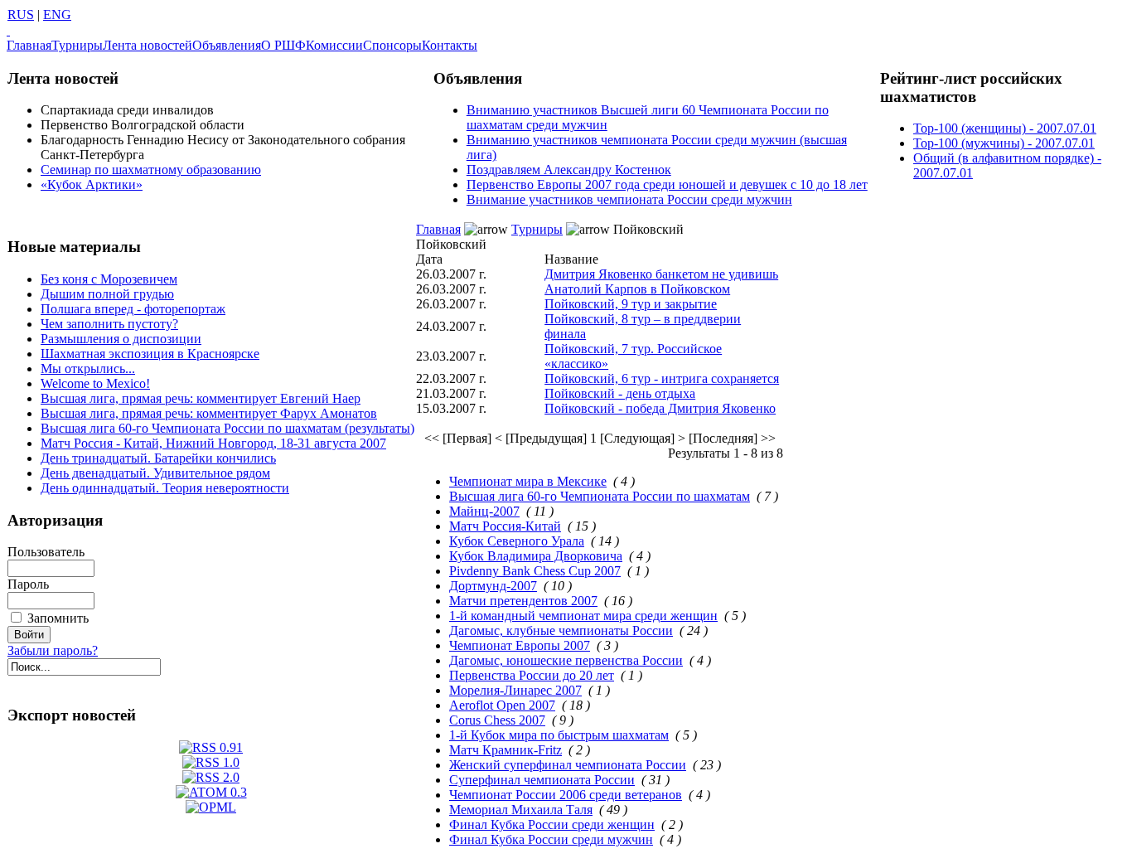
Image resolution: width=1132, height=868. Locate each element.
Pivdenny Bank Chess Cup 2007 (535, 571)
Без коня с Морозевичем (109, 279)
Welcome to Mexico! (95, 383)
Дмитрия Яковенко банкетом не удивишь (661, 274)
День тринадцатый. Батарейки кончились (158, 458)
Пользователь (46, 552)
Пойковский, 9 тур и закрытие (630, 304)
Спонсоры (392, 45)
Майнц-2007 (484, 511)
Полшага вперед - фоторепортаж (133, 309)
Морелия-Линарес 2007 (515, 690)
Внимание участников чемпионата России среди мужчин (629, 199)
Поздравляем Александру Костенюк (569, 169)
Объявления (226, 45)
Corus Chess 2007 (497, 720)
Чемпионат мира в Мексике (528, 481)
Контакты (449, 45)
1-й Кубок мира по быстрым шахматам (559, 735)
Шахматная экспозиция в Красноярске (150, 354)
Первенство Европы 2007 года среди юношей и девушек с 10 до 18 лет (667, 184)
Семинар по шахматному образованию (151, 169)
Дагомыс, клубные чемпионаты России (561, 630)
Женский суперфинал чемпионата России (567, 765)
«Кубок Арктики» (92, 184)
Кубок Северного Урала (516, 541)
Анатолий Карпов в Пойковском (637, 289)
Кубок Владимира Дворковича (535, 556)
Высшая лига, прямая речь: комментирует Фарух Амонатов (209, 413)
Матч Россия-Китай (505, 526)
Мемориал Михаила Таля (521, 810)
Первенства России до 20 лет (531, 675)
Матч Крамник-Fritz (505, 750)
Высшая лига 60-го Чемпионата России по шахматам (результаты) (227, 428)
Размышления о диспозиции (121, 339)
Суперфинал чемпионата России (542, 780)
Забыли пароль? (52, 650)
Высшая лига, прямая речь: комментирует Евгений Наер (200, 398)
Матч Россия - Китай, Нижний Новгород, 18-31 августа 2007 (213, 443)
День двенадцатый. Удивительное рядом (155, 473)
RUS (20, 14)
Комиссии (334, 45)
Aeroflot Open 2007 (502, 705)
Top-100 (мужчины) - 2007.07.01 (1004, 143)
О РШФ (283, 45)
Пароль (28, 584)
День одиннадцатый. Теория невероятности (165, 488)
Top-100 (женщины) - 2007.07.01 (1004, 128)
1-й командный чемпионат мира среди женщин (583, 616)
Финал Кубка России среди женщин (552, 824)
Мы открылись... (88, 368)
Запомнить (58, 618)
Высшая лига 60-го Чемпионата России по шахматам (599, 496)
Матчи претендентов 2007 (523, 601)
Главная (29, 45)
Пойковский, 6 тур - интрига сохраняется (661, 378)
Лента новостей (147, 45)
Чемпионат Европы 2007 (519, 645)
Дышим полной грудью (107, 294)
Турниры (77, 45)
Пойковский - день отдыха (619, 393)
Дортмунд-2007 (493, 586)
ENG (57, 14)
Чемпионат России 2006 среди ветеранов (565, 795)
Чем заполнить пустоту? (109, 324)
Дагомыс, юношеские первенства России (566, 660)
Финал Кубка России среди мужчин (551, 839)
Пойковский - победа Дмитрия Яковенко (660, 408)
